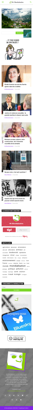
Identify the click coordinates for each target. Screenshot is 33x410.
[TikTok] (27, 395)
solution (22, 271)
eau (15, 258)
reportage (10, 271)
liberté (21, 263)
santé (16, 271)
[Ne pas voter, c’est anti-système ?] (16, 161)
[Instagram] (9, 395)
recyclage (5, 271)
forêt (27, 260)
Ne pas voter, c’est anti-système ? (15, 172)
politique (11, 269)
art (24, 250)
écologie (17, 274)
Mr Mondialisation (9, 89)
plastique (5, 269)
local (28, 263)
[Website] (16, 399)
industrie (15, 263)
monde (5, 266)
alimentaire (14, 247)
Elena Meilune (8, 174)
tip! (9, 230)
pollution (19, 269)
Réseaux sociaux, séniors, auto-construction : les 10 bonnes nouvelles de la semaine (15, 141)
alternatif (5, 250)
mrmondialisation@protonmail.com (16, 391)
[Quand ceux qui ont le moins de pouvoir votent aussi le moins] (16, 190)
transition (5, 274)
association (5, 252)
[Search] (31, 2)
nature (28, 266)
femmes (23, 260)
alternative (11, 250)
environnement (9, 260)
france (5, 263)
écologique (24, 274)
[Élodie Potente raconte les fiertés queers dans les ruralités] (16, 76)
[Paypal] (14, 395)
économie (5, 277)
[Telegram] (22, 395)
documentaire (23, 255)
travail (10, 274)
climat (12, 255)
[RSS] (18, 395)
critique (17, 255)
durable (4, 257)
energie (19, 257)
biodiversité (13, 252)
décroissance (10, 258)
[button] (2, 2)
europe (18, 260)
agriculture (6, 247)
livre (25, 263)
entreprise (24, 258)
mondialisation (18, 266)
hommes (10, 263)
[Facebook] (5, 395)
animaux (19, 250)
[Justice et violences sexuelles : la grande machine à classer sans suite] (16, 104)
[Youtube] (20, 399)
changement (6, 255)
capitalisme (22, 252)
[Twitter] (12, 399)
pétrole (26, 269)
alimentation (22, 247)
